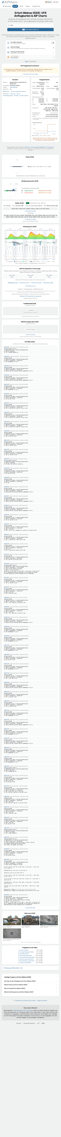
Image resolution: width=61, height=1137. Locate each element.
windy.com (32, 942)
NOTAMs (16, 95)
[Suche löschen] (52, 25)
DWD (12, 277)
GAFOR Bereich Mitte (48, 282)
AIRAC (26, 61)
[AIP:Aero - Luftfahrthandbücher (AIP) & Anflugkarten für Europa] (9, 2)
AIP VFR (15, 6)
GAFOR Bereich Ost (13, 282)
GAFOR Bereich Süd (30, 286)
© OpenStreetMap (37, 336)
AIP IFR (21, 6)
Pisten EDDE (30, 157)
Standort (15, 80)
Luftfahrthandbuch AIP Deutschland (23, 1010)
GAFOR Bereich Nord (24, 282)
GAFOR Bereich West (36, 282)
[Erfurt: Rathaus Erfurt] (31, 920)
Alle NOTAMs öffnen (30, 907)
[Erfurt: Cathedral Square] (12, 920)
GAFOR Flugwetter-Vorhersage (30, 269)
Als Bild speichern (34, 263)
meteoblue (25, 263)
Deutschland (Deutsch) (29, 1023)
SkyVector (13, 93)
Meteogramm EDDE (30, 226)
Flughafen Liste (36, 6)
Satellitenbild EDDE (30, 303)
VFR (38, 1023)
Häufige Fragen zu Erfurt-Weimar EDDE (18, 977)
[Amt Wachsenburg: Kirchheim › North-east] (12, 933)
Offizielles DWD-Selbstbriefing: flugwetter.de (31, 296)
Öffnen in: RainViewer (30, 334)
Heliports (28, 6)
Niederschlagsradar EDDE (30, 322)
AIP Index (18, 1023)
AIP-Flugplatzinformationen (31, 66)
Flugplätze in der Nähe (30, 947)
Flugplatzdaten (45, 80)
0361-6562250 (13, 87)
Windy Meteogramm (8, 95)
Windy (18, 93)
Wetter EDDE (20, 203)
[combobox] (30, 25)
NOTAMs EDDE (30, 342)
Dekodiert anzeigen (31, 211)
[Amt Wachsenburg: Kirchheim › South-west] (49, 920)
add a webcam (38, 942)
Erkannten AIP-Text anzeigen (31, 74)
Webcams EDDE (30, 913)
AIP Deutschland (7, 6)
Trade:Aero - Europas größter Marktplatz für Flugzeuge (38, 147)
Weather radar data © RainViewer (26, 336)
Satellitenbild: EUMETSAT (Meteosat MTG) (30, 316)
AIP (44, 35)
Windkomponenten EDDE (30, 181)
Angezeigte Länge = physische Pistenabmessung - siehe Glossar (30, 175)
